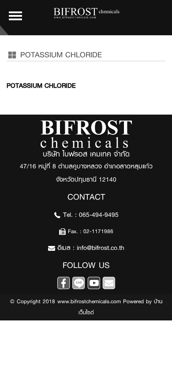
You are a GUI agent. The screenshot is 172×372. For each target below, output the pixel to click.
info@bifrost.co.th (100, 248)
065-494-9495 (99, 215)
